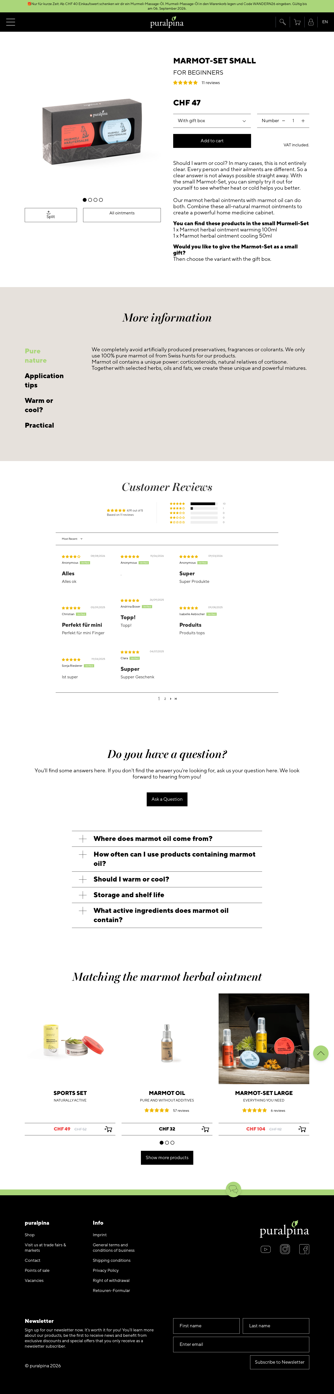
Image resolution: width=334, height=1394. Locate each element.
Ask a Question (167, 799)
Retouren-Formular (111, 1290)
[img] (71, 557)
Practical (39, 425)
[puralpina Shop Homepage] (167, 22)
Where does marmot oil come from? (153, 838)
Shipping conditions (111, 1260)
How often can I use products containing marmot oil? (175, 859)
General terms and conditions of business (114, 1247)
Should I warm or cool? (131, 879)
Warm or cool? (39, 405)
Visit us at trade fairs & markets (45, 1247)
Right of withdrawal (111, 1280)
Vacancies (34, 1280)
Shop (30, 1235)
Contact (32, 1260)
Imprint (100, 1235)
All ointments (122, 213)
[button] (283, 22)
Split (51, 217)
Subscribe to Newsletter (279, 1362)
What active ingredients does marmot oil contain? (161, 915)
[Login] (311, 22)
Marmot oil (167, 1093)
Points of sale (37, 1270)
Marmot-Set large (264, 1093)
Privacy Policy (106, 1270)
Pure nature (36, 356)
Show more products (167, 1158)
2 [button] (165, 699)
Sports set (70, 1093)
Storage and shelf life (129, 894)
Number (270, 121)
